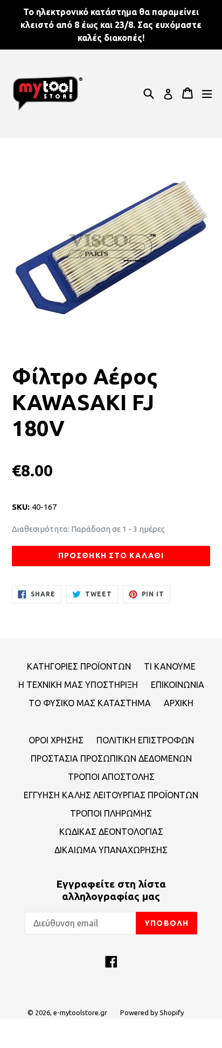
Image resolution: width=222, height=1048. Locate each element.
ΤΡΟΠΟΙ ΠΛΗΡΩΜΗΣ (111, 813)
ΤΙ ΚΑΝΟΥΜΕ (170, 666)
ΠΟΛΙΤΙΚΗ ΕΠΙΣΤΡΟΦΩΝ (145, 740)
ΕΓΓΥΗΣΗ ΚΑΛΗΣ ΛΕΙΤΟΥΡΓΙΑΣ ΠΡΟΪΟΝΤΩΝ (111, 795)
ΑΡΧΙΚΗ (178, 703)
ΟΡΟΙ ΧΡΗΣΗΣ (56, 740)
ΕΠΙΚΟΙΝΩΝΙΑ (177, 685)
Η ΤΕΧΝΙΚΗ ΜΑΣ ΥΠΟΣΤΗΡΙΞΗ (78, 685)
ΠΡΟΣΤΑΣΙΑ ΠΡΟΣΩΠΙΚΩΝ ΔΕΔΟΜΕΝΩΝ (111, 758)
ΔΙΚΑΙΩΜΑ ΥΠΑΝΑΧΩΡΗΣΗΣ (111, 850)
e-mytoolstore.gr (80, 1012)
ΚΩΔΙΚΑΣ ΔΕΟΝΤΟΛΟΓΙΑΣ (111, 831)
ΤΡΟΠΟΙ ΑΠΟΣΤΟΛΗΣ (111, 777)
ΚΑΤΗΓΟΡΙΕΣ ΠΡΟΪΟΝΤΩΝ (79, 666)
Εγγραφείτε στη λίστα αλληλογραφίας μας (111, 890)
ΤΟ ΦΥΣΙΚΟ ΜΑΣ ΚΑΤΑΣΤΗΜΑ (90, 703)
